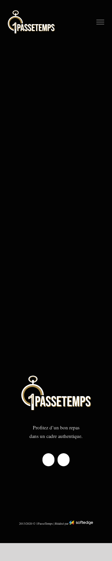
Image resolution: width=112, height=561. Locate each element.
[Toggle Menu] (100, 22)
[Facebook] (48, 459)
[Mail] (64, 459)
